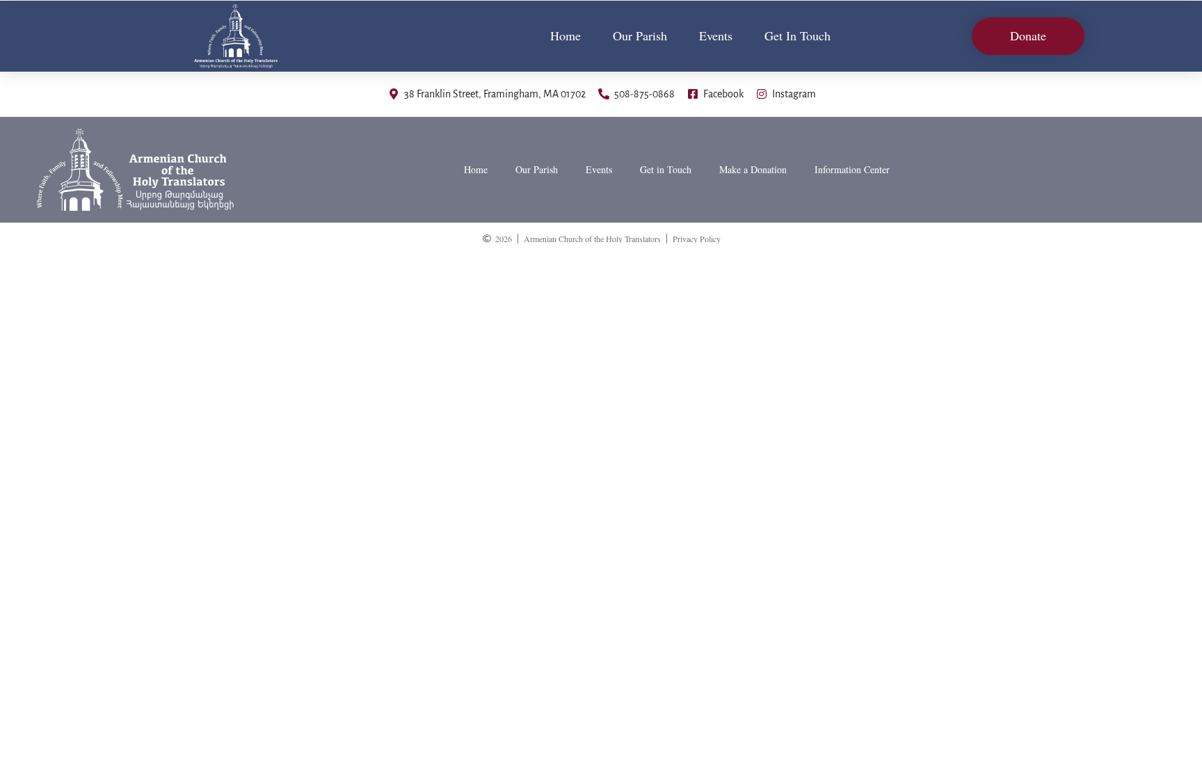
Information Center (852, 169)
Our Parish (640, 35)
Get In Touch (797, 35)
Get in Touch (665, 169)
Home (565, 35)
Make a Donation (753, 169)
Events (715, 35)
